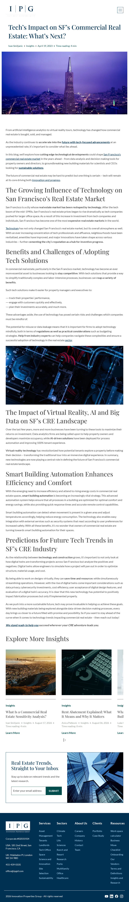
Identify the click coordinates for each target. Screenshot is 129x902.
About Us (81, 823)
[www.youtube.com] (106, 896)
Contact (79, 845)
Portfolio (97, 831)
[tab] (63, 740)
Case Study (98, 835)
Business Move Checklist (115, 845)
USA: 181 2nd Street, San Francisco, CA (18, 847)
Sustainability (46, 878)
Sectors (62, 823)
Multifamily (63, 868)
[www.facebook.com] (116, 896)
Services (45, 823)
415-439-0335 (13, 864)
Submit (54, 790)
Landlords (44, 845)
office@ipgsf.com (15, 871)
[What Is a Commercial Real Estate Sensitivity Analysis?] (31, 672)
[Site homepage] (21, 10)
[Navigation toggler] (120, 10)
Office (60, 873)
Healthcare (62, 878)
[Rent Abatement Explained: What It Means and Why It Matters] (87, 672)
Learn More (13, 732)
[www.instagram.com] (121, 896)
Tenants (43, 840)
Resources (117, 823)
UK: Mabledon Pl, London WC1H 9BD (19, 857)
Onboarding (117, 854)
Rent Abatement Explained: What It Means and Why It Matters (87, 714)
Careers (79, 831)
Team (77, 849)
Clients (97, 823)
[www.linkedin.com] (111, 896)
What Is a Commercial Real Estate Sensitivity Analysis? (26, 714)
